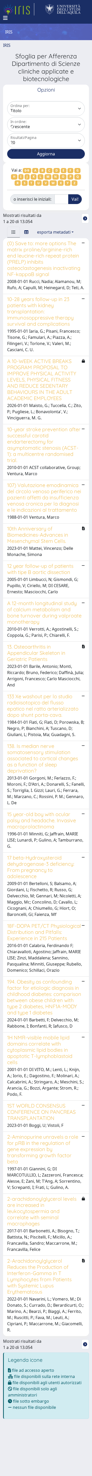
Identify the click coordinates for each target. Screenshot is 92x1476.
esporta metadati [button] (54, 232)
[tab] (13, 232)
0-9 (27, 170)
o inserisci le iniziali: (32, 199)
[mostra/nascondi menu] (5, 18)
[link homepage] (18, 9)
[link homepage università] (63, 9)
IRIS (6, 45)
